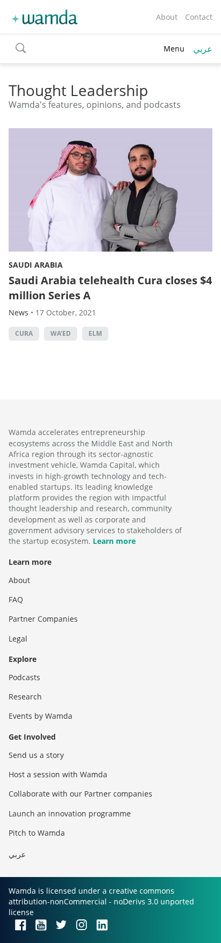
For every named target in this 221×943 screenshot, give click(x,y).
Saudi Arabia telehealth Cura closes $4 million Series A (110, 288)
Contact (198, 17)
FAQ (16, 599)
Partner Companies (43, 619)
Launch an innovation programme (70, 813)
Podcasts (24, 677)
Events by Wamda (40, 716)
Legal (18, 638)
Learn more (114, 541)
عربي (202, 49)
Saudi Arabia (36, 265)
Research (25, 696)
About (167, 17)
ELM (95, 333)
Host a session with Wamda (58, 774)
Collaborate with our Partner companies (80, 794)
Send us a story (36, 755)
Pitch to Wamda (37, 833)
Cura (24, 333)
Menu (174, 48)
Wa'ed (60, 333)
